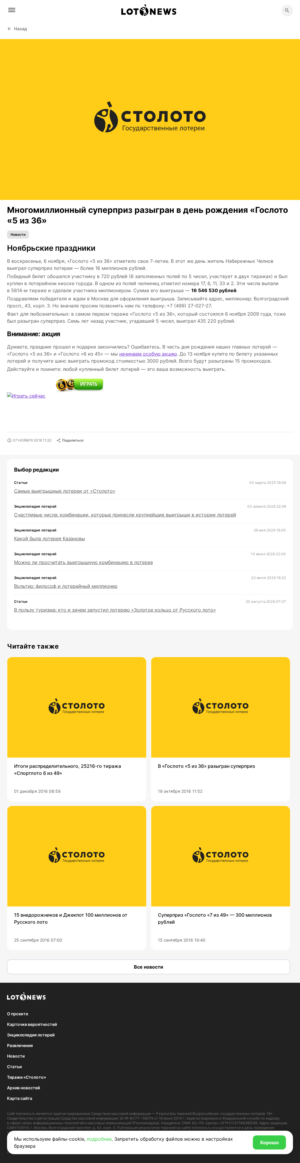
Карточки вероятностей (32, 1024)
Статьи (14, 1066)
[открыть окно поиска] (287, 10)
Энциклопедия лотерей (30, 1034)
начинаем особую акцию (148, 354)
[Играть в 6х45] (80, 386)
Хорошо (269, 1142)
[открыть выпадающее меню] (11, 10)
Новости (18, 234)
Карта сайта (19, 1098)
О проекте (17, 1013)
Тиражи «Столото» (26, 1077)
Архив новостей (23, 1087)
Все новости (148, 967)
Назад (20, 28)
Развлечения (20, 1045)
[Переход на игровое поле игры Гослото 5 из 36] (31, 399)
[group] (76, 729)
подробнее (99, 1139)
